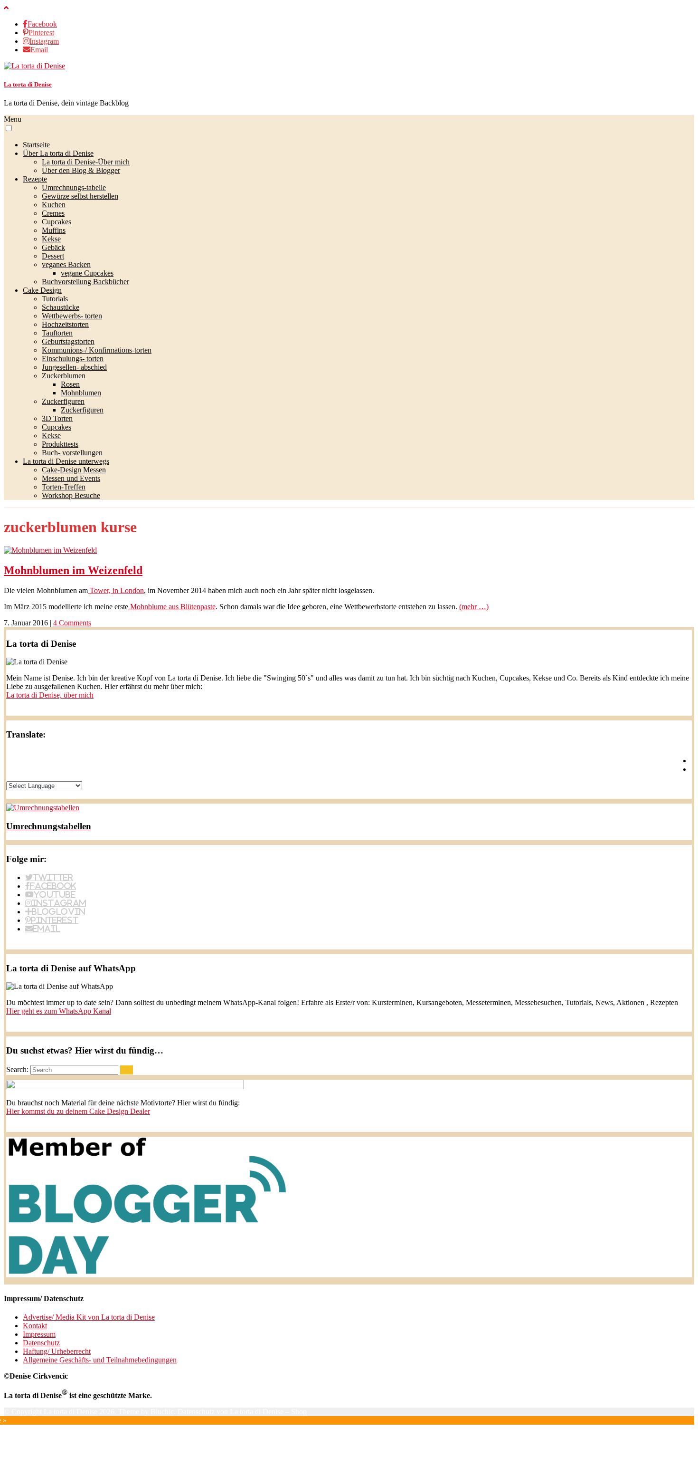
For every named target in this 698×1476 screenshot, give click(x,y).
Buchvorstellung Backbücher (85, 282)
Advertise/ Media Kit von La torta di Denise (89, 1317)
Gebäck (53, 247)
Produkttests (60, 444)
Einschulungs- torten (73, 359)
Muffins (54, 230)
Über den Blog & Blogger (81, 170)
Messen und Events (71, 478)
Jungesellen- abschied (74, 367)
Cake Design (42, 290)
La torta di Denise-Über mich (86, 162)
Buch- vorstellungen (72, 453)
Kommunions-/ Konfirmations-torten (96, 350)
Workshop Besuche (71, 495)
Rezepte (35, 179)
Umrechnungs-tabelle (74, 187)
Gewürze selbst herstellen (80, 196)
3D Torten (57, 418)
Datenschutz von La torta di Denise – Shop (242, 1412)
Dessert (53, 256)
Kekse (51, 239)
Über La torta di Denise (58, 153)
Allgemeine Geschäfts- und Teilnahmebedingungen (100, 1360)
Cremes (53, 213)
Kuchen (54, 205)
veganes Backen (66, 264)
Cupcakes (56, 222)
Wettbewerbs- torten (72, 316)
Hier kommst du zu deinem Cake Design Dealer (78, 1111)
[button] (9, 128)
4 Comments (72, 623)
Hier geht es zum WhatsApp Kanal (58, 1011)
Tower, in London (116, 590)
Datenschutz (41, 1343)
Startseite (36, 145)
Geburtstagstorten (68, 341)
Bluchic (162, 1412)
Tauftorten (57, 333)
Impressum (39, 1334)
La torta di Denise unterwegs (66, 461)
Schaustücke (60, 307)
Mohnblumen (81, 393)
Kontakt (35, 1326)
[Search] (126, 1069)
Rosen (70, 384)
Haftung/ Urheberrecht (57, 1351)
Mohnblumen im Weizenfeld (73, 570)
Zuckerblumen (63, 376)
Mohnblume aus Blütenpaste (172, 607)
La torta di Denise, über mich (50, 695)
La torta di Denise (28, 84)
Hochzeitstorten (65, 324)
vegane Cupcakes (87, 273)
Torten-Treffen (63, 487)
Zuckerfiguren (63, 401)
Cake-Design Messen (74, 470)
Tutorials (55, 299)
